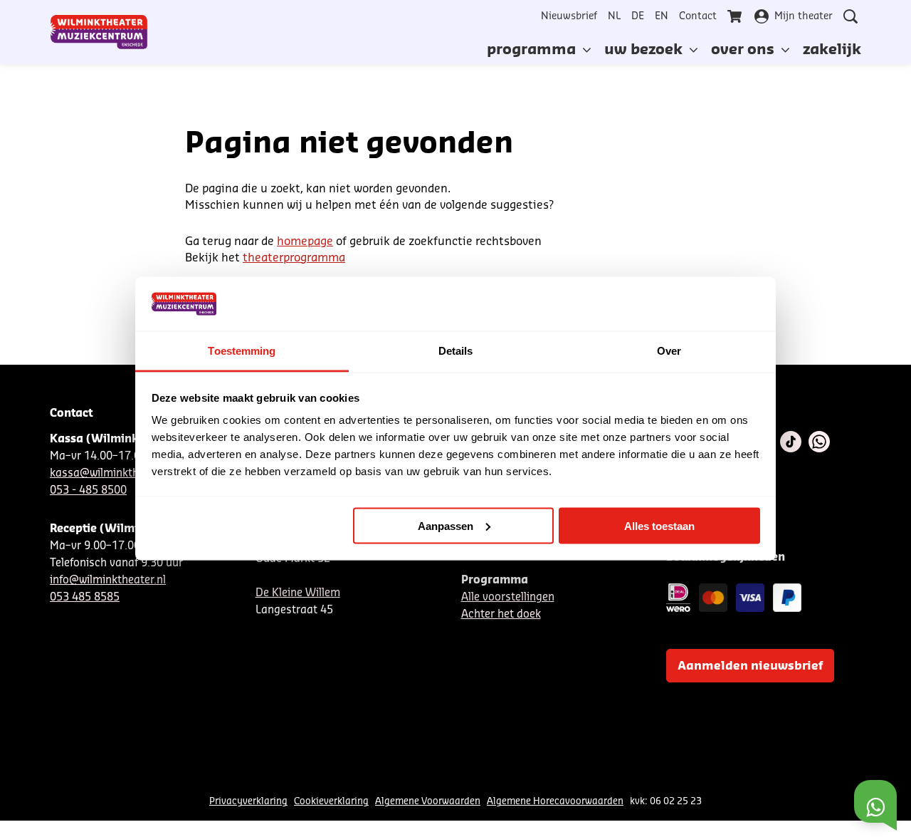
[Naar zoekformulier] (850, 16)
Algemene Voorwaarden (427, 801)
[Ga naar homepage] (99, 32)
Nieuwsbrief (569, 16)
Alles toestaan (659, 525)
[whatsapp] (819, 441)
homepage (305, 241)
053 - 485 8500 (88, 490)
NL (614, 16)
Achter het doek (501, 614)
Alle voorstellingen (507, 597)
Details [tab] (455, 351)
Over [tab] (669, 351)
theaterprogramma (294, 258)
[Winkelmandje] (736, 16)
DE (637, 16)
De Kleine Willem (298, 593)
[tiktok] (790, 441)
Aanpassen (445, 525)
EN (661, 16)
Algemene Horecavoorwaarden (555, 801)
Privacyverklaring (248, 801)
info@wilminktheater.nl (108, 580)
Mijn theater (803, 16)
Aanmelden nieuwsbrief (750, 666)
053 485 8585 (85, 597)
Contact (698, 16)
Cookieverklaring (331, 801)
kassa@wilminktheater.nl (113, 473)
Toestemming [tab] (241, 351)
